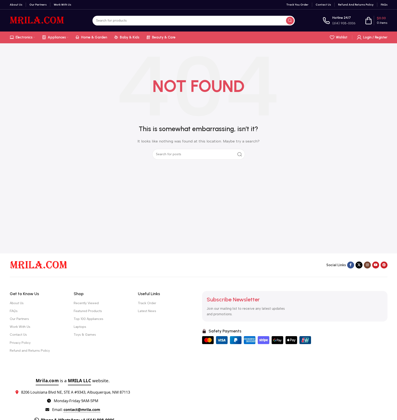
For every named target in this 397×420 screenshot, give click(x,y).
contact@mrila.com (82, 409)
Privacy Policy (20, 343)
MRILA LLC (79, 380)
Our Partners (19, 319)
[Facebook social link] (350, 265)
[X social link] (359, 265)
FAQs (14, 311)
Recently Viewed (86, 303)
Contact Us (18, 335)
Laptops (80, 327)
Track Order (147, 303)
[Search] (290, 21)
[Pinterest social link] (384, 265)
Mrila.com (47, 380)
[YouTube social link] (375, 265)
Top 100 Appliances (88, 319)
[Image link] (39, 265)
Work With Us (20, 327)
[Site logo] (37, 20)
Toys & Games (85, 335)
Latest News (147, 311)
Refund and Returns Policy (30, 351)
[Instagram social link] (367, 265)
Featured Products (88, 311)
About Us (17, 303)
